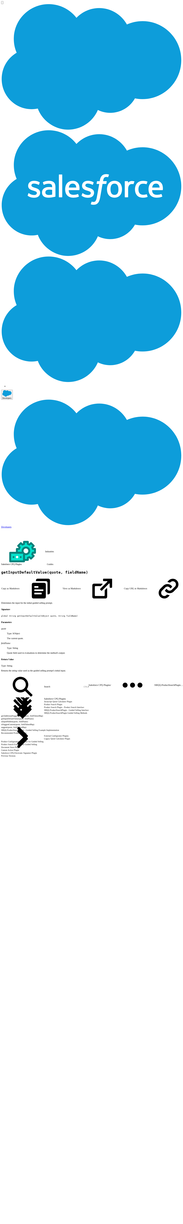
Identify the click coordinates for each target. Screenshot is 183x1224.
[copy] (12, 608)
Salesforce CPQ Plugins (99, 685)
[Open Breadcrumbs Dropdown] (132, 685)
